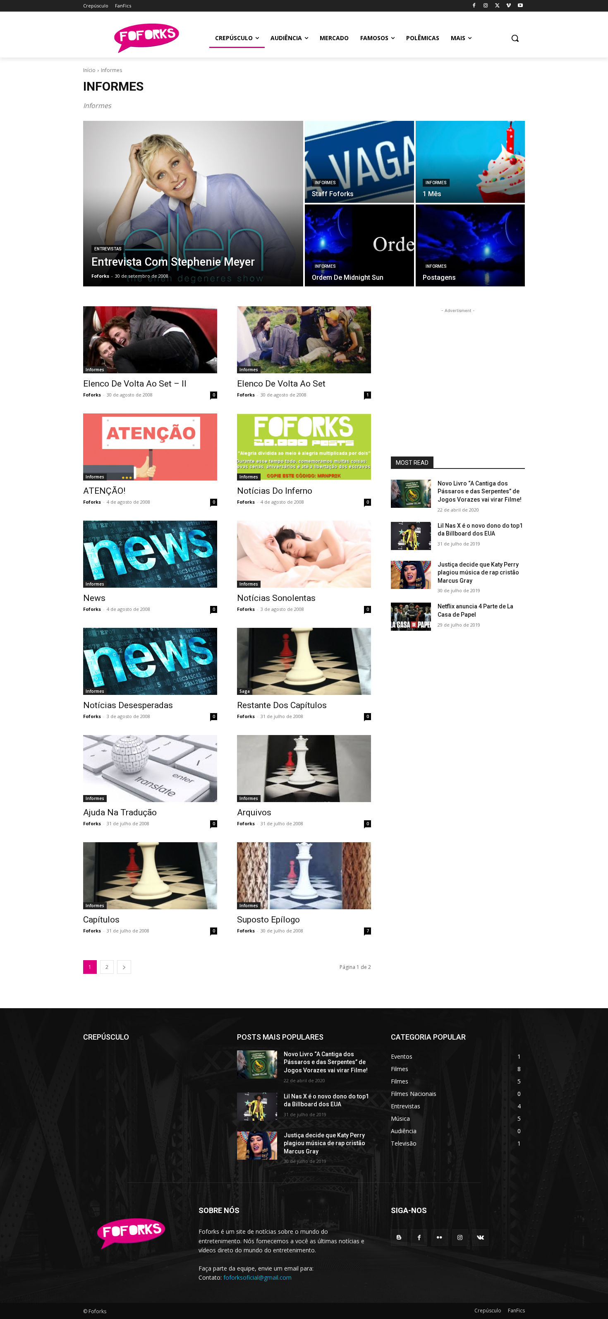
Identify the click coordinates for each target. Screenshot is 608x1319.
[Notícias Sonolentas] (304, 554)
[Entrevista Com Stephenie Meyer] (193, 203)
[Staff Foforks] (359, 162)
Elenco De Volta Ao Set (281, 384)
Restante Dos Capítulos (282, 705)
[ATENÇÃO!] (150, 447)
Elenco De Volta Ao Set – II (135, 384)
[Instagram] (486, 6)
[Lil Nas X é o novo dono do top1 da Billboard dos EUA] (411, 536)
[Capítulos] (150, 875)
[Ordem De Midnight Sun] (359, 245)
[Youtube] (520, 6)
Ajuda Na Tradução (120, 812)
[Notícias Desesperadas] (150, 661)
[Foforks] (146, 38)
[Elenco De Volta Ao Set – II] (150, 339)
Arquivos (254, 812)
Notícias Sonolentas (276, 598)
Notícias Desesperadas (128, 705)
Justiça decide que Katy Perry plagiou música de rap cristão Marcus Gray (478, 572)
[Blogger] (399, 1237)
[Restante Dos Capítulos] (304, 661)
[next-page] (124, 967)
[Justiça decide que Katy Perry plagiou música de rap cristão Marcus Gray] (411, 575)
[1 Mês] (470, 162)
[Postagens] (470, 245)
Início (89, 70)
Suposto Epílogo (268, 920)
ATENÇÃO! (104, 491)
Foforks (92, 395)
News (94, 598)
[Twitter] (497, 6)
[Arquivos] (304, 768)
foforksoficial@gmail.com (257, 1277)
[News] (150, 554)
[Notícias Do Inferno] (304, 447)
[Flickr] (439, 1237)
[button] (515, 38)
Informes (325, 182)
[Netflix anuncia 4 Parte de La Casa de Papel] (411, 617)
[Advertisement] (458, 366)
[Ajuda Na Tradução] (150, 768)
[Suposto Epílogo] (304, 875)
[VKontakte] (480, 1237)
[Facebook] (474, 6)
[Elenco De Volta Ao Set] (304, 339)
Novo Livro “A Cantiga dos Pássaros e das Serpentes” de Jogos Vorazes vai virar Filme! (480, 491)
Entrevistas (108, 249)
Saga (244, 691)
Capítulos (101, 920)
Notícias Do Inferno (274, 491)
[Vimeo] (508, 6)
